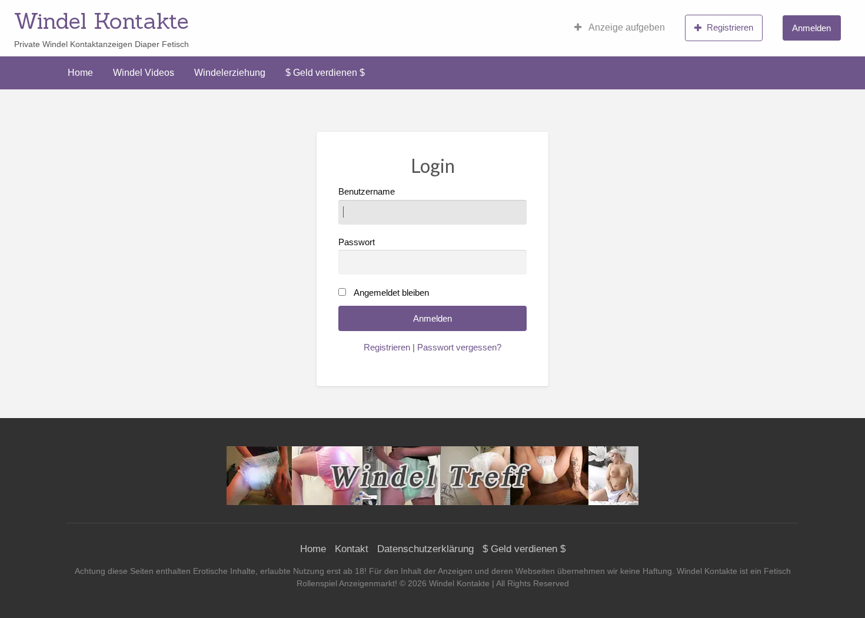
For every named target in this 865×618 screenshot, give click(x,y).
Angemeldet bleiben (391, 293)
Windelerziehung (229, 73)
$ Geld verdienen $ (325, 73)
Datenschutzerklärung (425, 548)
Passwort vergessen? (459, 347)
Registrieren (730, 27)
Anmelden (811, 28)
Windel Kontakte (101, 20)
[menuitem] (619, 28)
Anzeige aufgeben (626, 27)
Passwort (356, 242)
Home (80, 73)
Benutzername (366, 191)
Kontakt (351, 548)
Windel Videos (143, 73)
